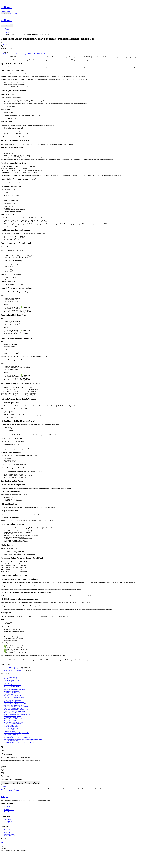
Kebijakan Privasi (9, 834)
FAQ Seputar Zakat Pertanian (12, 734)
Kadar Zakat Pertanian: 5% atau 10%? (14, 689)
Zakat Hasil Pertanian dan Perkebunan (14, 670)
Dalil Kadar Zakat (9, 694)
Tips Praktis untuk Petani (11, 720)
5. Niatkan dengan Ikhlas (11, 728)
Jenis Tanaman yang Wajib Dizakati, (24, 54)
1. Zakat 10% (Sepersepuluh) (12, 691)
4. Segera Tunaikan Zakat (11, 726)
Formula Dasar (8, 699)
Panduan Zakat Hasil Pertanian (12, 667)
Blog (7, 11)
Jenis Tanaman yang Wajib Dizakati (13, 678)
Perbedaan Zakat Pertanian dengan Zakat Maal (16, 733)
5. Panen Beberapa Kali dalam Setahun (14, 719)
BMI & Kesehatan (9, 810)
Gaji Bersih (7, 807)
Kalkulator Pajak (8, 819)
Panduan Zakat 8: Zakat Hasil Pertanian (15, 669)
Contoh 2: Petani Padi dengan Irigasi (14, 705)
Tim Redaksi (4, 44)
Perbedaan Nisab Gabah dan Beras (13, 688)
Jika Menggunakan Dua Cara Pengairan (15, 695)
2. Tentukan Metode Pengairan (12, 723)
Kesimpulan (7, 743)
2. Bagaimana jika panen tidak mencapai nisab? (17, 737)
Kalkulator (3, 11)
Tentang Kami (13, 11)
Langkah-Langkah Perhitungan (12, 700)
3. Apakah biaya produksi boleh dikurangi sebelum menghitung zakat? (23, 739)
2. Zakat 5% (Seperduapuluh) (12, 692)
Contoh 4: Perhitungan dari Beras (13, 708)
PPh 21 (6, 808)
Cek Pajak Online (9, 821)
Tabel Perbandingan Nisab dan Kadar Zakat (16, 709)
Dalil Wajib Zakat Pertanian (41, 54)
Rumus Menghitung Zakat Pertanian (14, 697)
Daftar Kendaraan (9, 822)
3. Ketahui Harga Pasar (10, 725)
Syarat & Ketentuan (9, 835)
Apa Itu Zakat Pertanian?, (8, 54)
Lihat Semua (7, 813)
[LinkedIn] (2, 843)
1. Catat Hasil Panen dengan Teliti (13, 722)
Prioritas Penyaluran (9, 731)
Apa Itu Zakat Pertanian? (11, 677)
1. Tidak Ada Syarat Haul (11, 712)
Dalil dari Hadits (8, 683)
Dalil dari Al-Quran (9, 682)
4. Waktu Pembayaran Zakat (11, 717)
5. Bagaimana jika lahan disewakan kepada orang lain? (19, 742)
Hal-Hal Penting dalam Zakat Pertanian (14, 711)
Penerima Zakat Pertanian (11, 730)
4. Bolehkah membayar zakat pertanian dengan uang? (18, 740)
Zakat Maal (7, 811)
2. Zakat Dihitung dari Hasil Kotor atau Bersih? (17, 714)
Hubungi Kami (8, 832)
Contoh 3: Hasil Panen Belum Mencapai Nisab (16, 706)
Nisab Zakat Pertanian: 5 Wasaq (12, 685)
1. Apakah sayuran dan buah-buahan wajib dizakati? (18, 736)
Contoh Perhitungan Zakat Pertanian (14, 702)
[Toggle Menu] (11, 25)
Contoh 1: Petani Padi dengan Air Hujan (15, 703)
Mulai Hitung (13, 13)
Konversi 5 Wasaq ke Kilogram (12, 686)
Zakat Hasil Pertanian (12, 137)
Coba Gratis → (5, 763)
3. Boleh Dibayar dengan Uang (12, 716)
